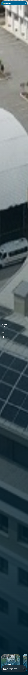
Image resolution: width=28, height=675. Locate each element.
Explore (8, 337)
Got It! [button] (22, 667)
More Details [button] (9, 669)
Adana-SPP (7, 665)
